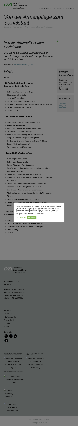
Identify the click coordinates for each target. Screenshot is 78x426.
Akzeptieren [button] (31, 217)
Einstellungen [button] (21, 217)
